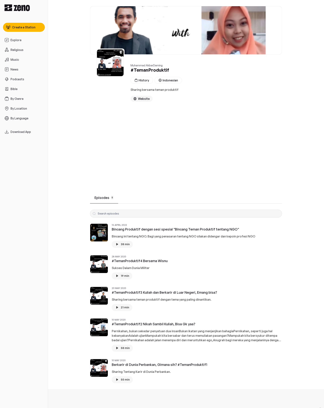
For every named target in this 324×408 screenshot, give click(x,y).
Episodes (103, 198)
